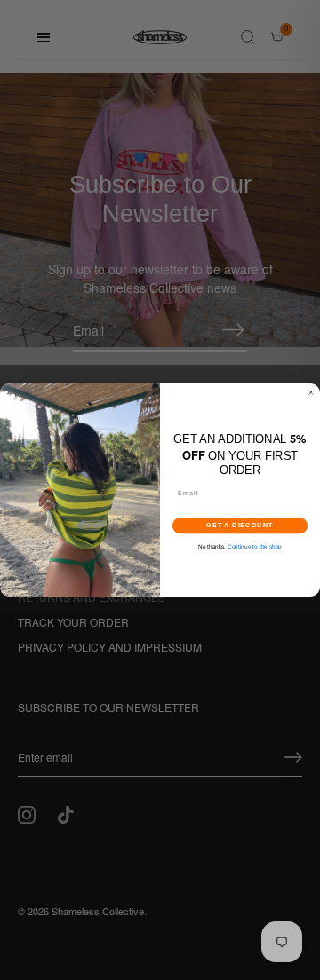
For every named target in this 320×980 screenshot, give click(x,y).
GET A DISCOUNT (240, 525)
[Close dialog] (311, 393)
